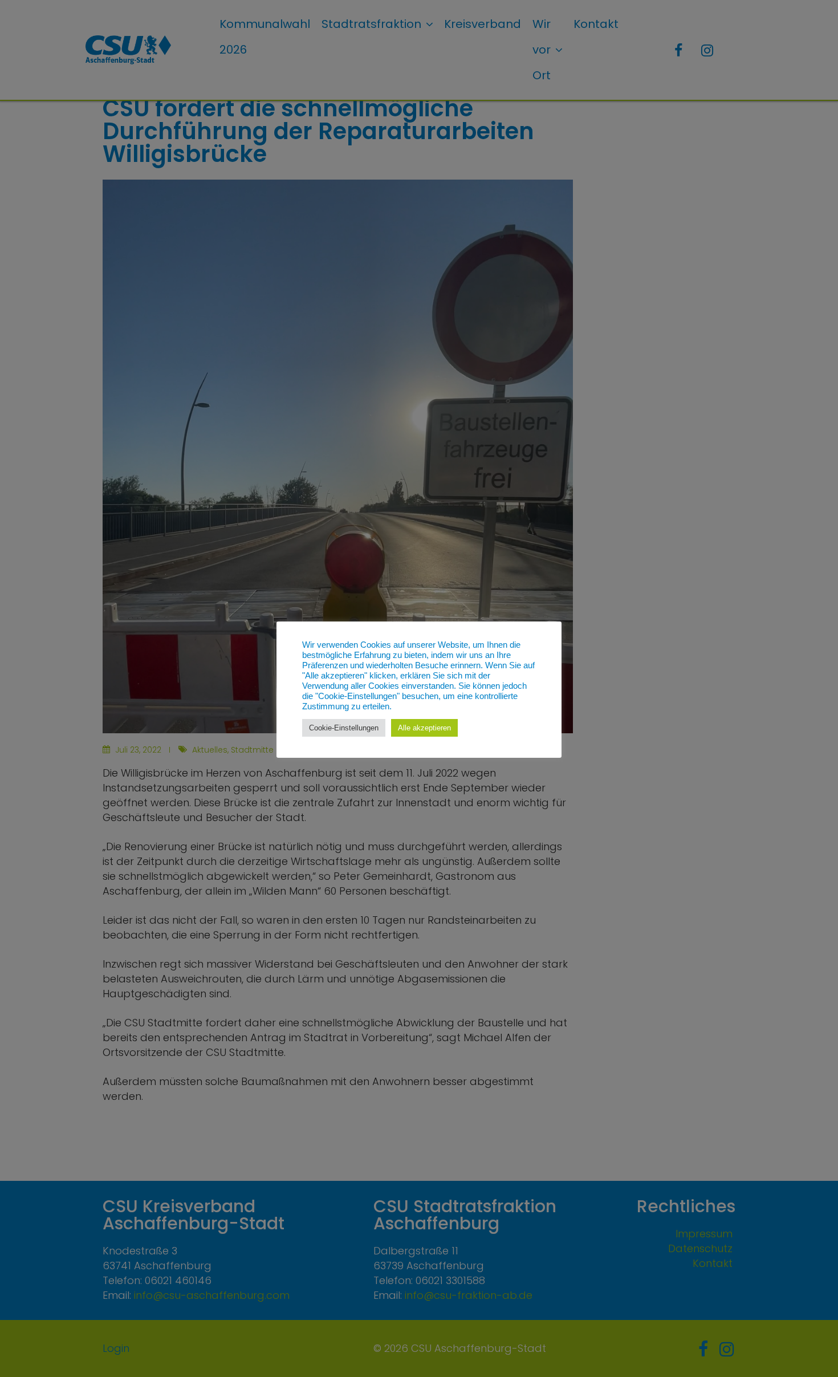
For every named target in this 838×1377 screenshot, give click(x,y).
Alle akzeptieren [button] (424, 728)
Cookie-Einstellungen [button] (344, 728)
